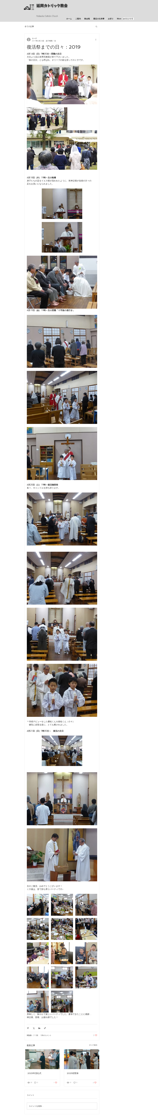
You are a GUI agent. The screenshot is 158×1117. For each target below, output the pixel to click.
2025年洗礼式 (34, 1073)
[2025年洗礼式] (42, 1059)
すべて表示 (93, 1045)
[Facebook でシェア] (28, 1028)
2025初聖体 (73, 1073)
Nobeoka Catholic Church (47, 16)
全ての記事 (29, 26)
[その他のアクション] (95, 39)
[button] (96, 26)
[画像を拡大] (38, 905)
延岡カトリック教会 (52, 6)
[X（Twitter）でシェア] (34, 1028)
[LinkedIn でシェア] (39, 1028)
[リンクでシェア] (45, 1028)
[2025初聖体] (81, 1059)
